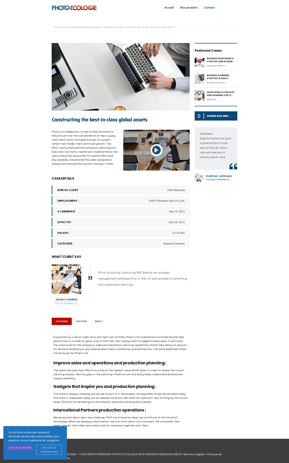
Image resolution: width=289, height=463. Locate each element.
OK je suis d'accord (20, 447)
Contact (209, 8)
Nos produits (189, 8)
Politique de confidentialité (49, 449)
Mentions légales (194, 454)
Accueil (169, 8)
